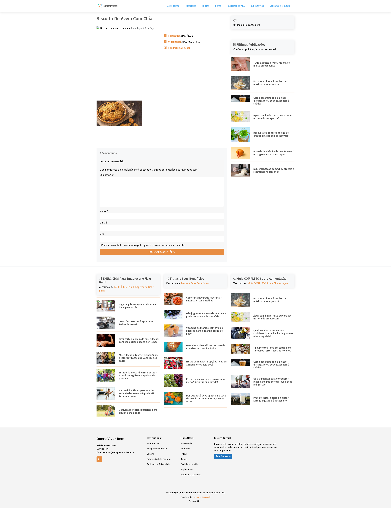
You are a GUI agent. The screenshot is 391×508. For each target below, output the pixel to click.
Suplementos (257, 6)
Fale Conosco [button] (223, 456)
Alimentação (173, 6)
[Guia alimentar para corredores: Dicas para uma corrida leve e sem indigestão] (240, 381)
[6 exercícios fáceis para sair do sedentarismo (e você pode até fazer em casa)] (106, 393)
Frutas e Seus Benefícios (195, 283)
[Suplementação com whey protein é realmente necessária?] (240, 170)
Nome (104, 211)
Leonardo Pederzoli (201, 497)
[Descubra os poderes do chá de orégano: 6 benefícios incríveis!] (240, 134)
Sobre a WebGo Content (158, 459)
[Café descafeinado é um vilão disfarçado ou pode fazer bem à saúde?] (240, 98)
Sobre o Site (153, 444)
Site (102, 233)
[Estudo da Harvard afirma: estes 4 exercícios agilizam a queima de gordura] (106, 375)
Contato (150, 454)
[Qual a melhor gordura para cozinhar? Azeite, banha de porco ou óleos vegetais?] (240, 333)
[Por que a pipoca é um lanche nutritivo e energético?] (240, 82)
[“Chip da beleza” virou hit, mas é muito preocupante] (240, 63)
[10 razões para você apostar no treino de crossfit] (106, 322)
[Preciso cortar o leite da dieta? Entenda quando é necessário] (240, 398)
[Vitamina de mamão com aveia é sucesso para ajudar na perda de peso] (173, 330)
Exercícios (191, 6)
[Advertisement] (162, 79)
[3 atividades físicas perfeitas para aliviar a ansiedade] (106, 411)
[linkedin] (99, 459)
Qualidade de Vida (236, 6)
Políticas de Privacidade (158, 464)
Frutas (205, 6)
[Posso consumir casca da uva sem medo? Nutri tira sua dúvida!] (173, 380)
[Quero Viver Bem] (108, 6)
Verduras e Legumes (280, 6)
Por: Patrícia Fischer (179, 48)
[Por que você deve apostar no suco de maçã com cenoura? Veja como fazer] (173, 398)
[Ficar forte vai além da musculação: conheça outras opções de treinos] (106, 340)
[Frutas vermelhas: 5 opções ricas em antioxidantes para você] (173, 362)
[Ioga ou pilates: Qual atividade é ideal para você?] (106, 305)
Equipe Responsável (157, 449)
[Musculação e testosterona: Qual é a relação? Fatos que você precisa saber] (106, 357)
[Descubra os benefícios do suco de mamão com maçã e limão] (173, 346)
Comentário (107, 174)
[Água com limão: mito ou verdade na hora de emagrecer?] (240, 116)
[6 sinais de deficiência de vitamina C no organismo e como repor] (240, 152)
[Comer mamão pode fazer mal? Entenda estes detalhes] (173, 298)
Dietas (218, 6)
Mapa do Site (194, 501)
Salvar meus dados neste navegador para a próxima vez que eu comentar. (144, 245)
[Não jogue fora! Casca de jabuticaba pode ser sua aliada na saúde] (173, 314)
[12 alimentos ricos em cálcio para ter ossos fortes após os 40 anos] (240, 348)
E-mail (104, 222)
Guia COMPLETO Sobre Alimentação (268, 283)
